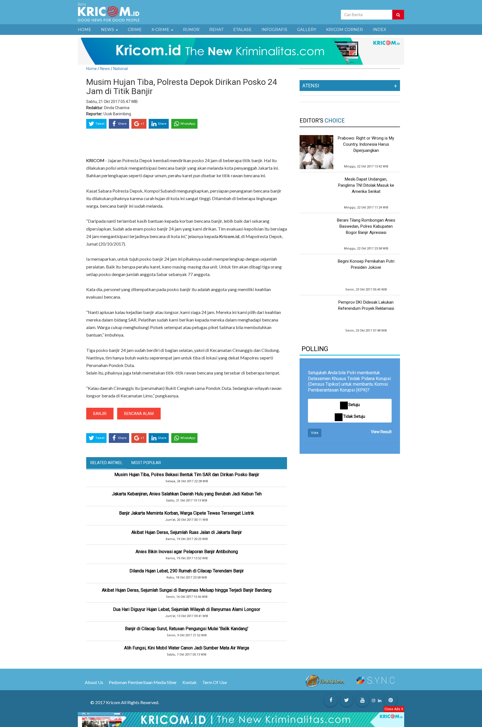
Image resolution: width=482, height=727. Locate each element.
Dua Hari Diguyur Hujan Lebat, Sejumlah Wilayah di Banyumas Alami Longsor (186, 609)
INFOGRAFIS (274, 29)
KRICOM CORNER (344, 29)
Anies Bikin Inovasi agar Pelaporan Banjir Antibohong (187, 551)
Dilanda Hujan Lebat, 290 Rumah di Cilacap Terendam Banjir (186, 571)
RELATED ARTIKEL (106, 462)
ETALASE (242, 29)
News (105, 68)
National (120, 68)
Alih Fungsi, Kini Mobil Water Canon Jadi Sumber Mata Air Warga (186, 648)
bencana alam (139, 413)
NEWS (108, 29)
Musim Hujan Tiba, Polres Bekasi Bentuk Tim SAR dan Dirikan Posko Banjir (186, 474)
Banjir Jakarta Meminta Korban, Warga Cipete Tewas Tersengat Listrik (186, 513)
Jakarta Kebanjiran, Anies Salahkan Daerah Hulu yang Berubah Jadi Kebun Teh (187, 493)
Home (91, 68)
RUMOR (191, 29)
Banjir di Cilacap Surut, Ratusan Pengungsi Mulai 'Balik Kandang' (186, 628)
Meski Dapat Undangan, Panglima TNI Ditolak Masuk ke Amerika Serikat (366, 185)
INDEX (379, 29)
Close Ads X (393, 709)
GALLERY (306, 29)
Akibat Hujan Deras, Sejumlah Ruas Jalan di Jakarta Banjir (186, 532)
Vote (314, 433)
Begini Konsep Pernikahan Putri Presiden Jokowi (366, 264)
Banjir (100, 413)
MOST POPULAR (146, 462)
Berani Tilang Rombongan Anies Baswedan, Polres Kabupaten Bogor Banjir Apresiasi (366, 226)
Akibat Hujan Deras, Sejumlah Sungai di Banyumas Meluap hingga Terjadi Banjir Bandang (186, 590)
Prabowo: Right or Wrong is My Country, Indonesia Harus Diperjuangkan (366, 144)
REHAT (216, 29)
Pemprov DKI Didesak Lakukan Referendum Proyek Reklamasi (366, 305)
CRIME (135, 29)
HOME (84, 29)
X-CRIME (160, 29)
